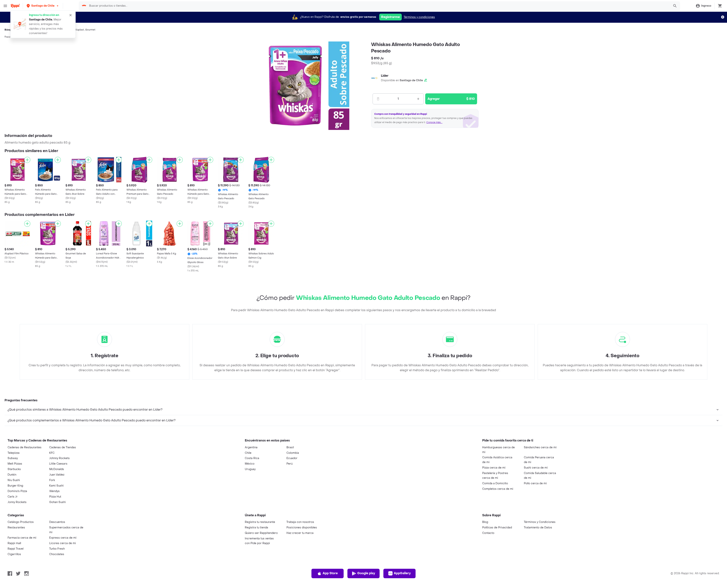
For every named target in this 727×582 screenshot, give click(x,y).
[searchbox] (378, 5)
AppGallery (402, 573)
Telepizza (14, 453)
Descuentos (57, 522)
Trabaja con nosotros (300, 522)
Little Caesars (58, 464)
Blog (485, 522)
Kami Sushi (56, 485)
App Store (330, 573)
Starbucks (14, 469)
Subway (13, 458)
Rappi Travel (15, 549)
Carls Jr (13, 496)
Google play (366, 573)
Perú (289, 464)
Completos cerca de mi (497, 489)
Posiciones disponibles (301, 527)
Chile (248, 453)
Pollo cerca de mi (535, 483)
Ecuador (291, 458)
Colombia (292, 453)
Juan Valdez (56, 475)
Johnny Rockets (59, 458)
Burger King (15, 485)
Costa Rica (252, 458)
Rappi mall (14, 543)
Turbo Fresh (57, 549)
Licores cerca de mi (62, 543)
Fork (52, 480)
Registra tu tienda (256, 527)
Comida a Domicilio (495, 483)
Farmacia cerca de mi (22, 538)
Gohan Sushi (57, 502)
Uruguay (250, 469)
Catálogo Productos (21, 522)
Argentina (251, 447)
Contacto (488, 533)
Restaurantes (16, 527)
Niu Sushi (14, 480)
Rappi (8, 36)
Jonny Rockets (17, 502)
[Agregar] (27, 160)
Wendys (54, 491)
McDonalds (56, 469)
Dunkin (12, 475)
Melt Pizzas (15, 464)
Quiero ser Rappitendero (261, 533)
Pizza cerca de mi (493, 468)
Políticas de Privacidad (497, 527)
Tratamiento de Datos (538, 527)
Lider (384, 76)
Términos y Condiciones (539, 522)
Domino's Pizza (17, 491)
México (249, 464)
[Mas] (418, 99)
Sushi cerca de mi (536, 468)
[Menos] (378, 99)
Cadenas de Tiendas (62, 447)
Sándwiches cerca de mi (540, 447)
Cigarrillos (14, 554)
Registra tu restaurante (260, 522)
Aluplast (79, 29)
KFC (52, 453)
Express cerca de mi (62, 538)
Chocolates (56, 554)
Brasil (290, 447)
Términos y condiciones (419, 17)
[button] (43, 6)
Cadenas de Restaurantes (24, 447)
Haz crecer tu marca (300, 533)
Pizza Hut (55, 496)
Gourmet (90, 29)
